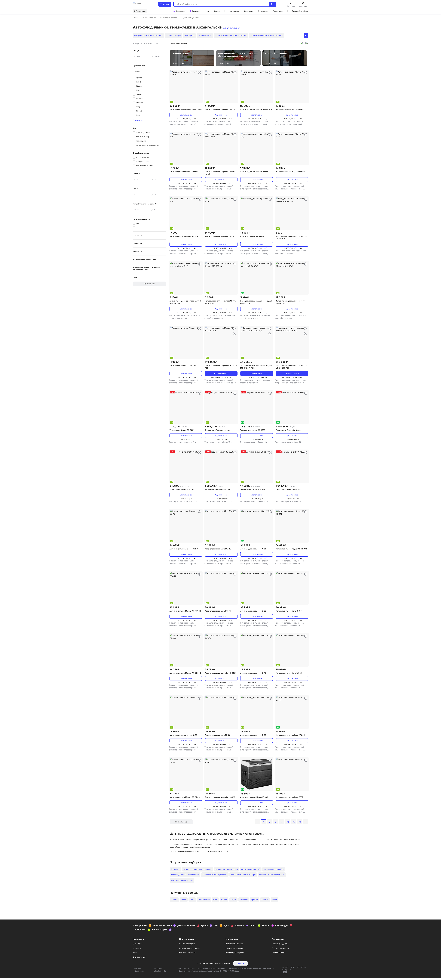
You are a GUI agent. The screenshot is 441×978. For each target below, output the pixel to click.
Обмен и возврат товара (189, 948)
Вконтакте (137, 957)
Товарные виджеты (280, 944)
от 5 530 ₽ (282, 362)
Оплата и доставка (187, 944)
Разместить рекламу (234, 948)
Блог (135, 952)
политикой (226, 963)
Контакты (137, 948)
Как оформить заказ (187, 952)
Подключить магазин (234, 944)
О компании (138, 944)
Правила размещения (235, 952)
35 (294, 822)
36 (299, 822)
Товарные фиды (278, 952)
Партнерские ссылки (280, 948)
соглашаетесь (214, 963)
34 (288, 822)
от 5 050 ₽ (211, 362)
